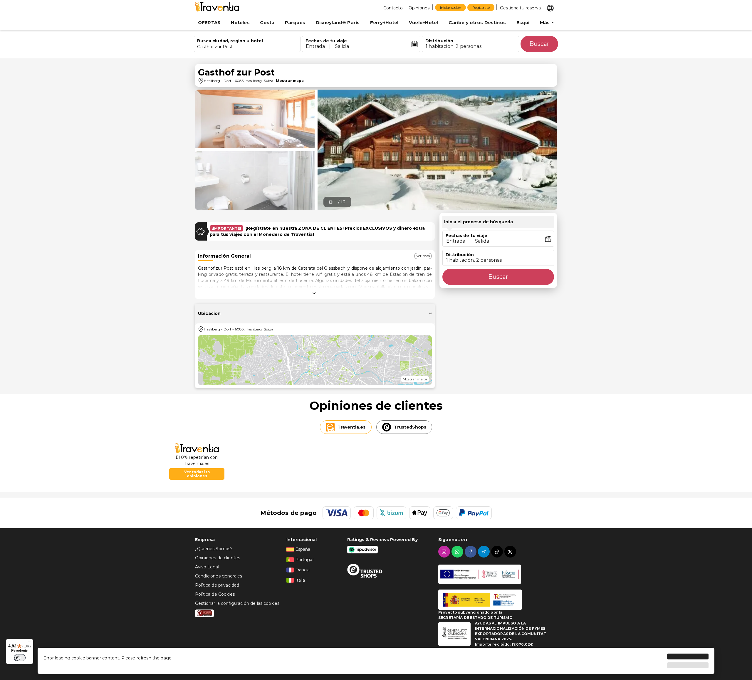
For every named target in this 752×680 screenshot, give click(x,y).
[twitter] (511, 552)
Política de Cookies (215, 594)
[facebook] (471, 552)
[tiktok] (497, 552)
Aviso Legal (207, 567)
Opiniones (419, 8)
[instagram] (444, 552)
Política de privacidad (217, 585)
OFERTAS (209, 22)
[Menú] (29, 642)
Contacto (393, 8)
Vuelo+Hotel (423, 22)
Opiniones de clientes (217, 557)
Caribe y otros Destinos (477, 22)
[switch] (20, 657)
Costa (267, 22)
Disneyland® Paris (338, 22)
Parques (295, 22)
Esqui (523, 22)
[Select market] (550, 7)
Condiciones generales (218, 576)
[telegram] (484, 552)
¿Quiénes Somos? (214, 548)
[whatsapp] (458, 552)
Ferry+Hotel (384, 22)
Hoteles (240, 22)
